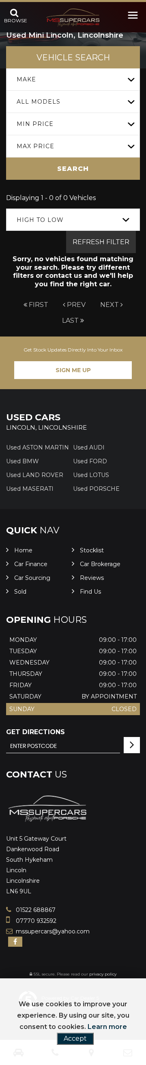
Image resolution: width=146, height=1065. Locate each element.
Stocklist (92, 550)
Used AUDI (89, 447)
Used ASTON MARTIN (37, 447)
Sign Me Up (73, 370)
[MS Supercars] (73, 17)
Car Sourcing (32, 577)
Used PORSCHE (96, 488)
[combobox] (73, 79)
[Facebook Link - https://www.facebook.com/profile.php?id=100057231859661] (15, 942)
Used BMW (22, 461)
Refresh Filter (101, 242)
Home (23, 550)
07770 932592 (35, 920)
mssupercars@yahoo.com (52, 931)
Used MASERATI (30, 488)
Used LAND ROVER (34, 475)
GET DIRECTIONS (35, 732)
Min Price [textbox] (35, 124)
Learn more (107, 1027)
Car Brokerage (100, 564)
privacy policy (102, 974)
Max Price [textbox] (35, 146)
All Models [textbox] (38, 101)
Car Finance (30, 564)
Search (73, 169)
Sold (20, 591)
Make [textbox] (26, 79)
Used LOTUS (91, 475)
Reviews (92, 577)
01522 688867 (35, 910)
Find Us (90, 591)
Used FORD (90, 461)
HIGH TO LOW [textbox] (40, 220)
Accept (75, 1038)
